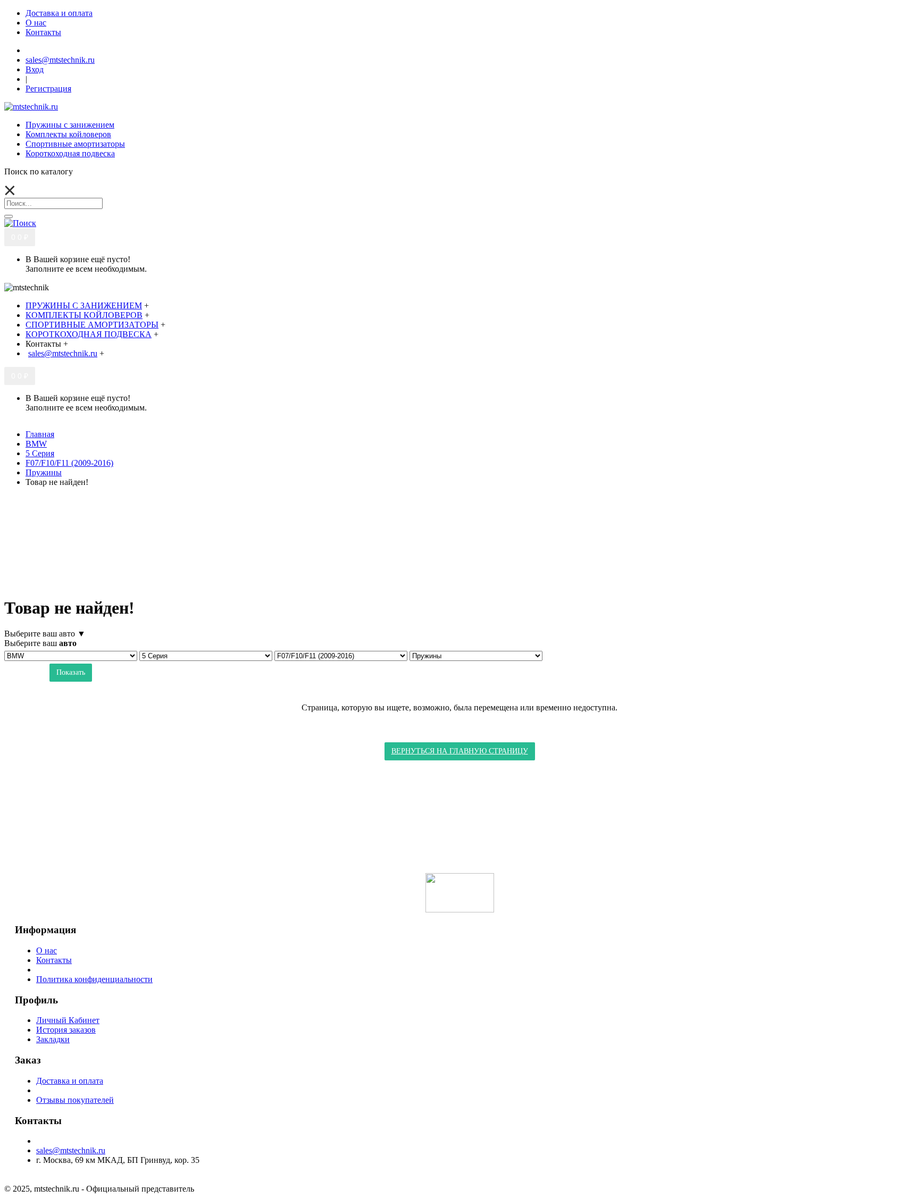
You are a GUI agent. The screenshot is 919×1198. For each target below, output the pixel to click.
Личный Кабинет (67, 1020)
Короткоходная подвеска (70, 153)
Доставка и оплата (69, 1080)
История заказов (66, 1029)
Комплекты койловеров (68, 134)
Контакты (54, 960)
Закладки (53, 1039)
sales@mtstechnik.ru (70, 1150)
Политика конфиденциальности (94, 979)
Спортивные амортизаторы (75, 143)
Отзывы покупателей (75, 1099)
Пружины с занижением (70, 124)
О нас (46, 950)
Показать (70, 672)
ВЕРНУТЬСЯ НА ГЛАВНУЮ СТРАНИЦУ (459, 751)
